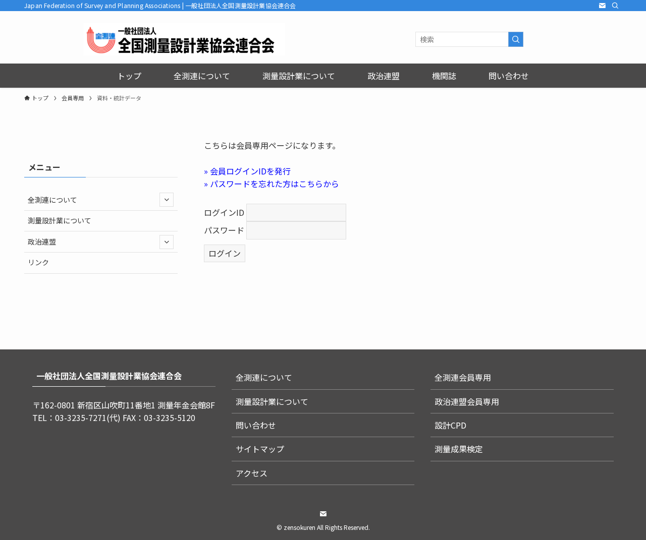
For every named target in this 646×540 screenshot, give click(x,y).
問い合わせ (256, 425)
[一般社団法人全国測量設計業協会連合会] (184, 39)
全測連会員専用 (463, 377)
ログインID (224, 212)
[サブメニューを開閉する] (166, 200)
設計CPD (450, 425)
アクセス (251, 473)
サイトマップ (260, 449)
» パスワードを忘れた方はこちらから (271, 183)
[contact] (602, 5)
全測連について (52, 200)
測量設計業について (59, 220)
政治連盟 (42, 241)
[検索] (615, 5)
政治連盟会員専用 (467, 401)
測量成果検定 (459, 449)
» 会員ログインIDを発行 (247, 171)
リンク (38, 262)
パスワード (224, 230)
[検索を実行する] (515, 39)
